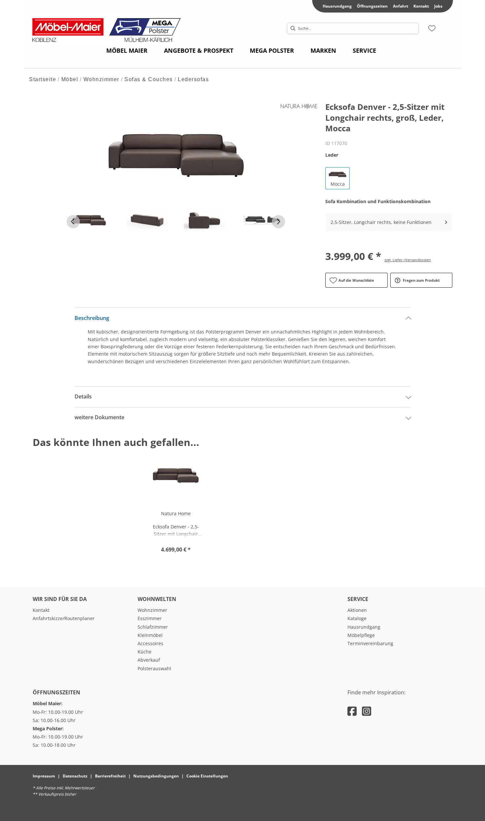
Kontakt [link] (421, 6)
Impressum (44, 776)
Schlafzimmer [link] (153, 627)
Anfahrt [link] (400, 6)
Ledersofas (193, 79)
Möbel (70, 79)
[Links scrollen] (73, 221)
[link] (126, 50)
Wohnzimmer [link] (152, 610)
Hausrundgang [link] (337, 6)
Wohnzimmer (101, 79)
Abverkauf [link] (149, 660)
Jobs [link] (438, 6)
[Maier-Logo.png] (109, 28)
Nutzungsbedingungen (156, 776)
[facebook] (352, 711)
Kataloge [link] (357, 618)
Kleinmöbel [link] (150, 635)
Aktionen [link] (357, 610)
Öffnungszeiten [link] (372, 6)
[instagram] (366, 711)
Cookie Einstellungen (207, 776)
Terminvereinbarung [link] (370, 643)
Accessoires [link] (150, 643)
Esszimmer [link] (150, 618)
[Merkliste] (432, 28)
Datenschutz (75, 776)
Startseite (42, 79)
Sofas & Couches (148, 79)
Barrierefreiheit (110, 776)
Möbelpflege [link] (361, 635)
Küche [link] (144, 651)
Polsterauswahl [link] (154, 668)
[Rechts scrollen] (278, 221)
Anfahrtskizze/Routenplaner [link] (64, 618)
